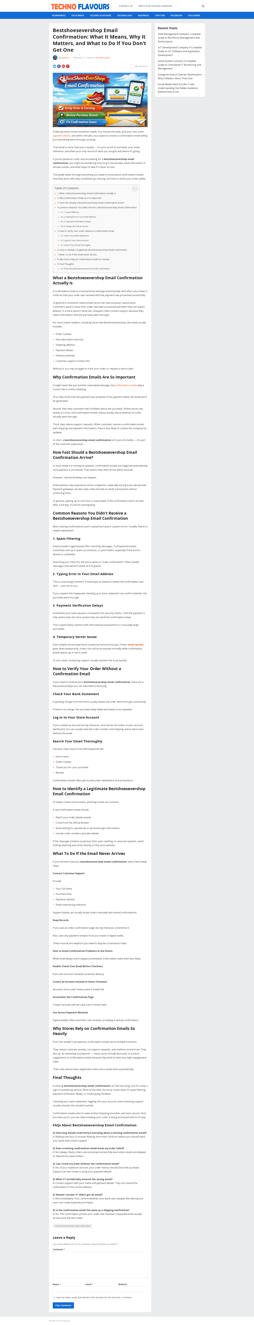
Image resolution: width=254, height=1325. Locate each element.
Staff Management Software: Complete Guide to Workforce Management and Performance (179, 37)
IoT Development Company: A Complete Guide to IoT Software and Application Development (180, 51)
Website (122, 1284)
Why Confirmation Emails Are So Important (80, 198)
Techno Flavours (63, 1320)
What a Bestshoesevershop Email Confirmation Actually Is (87, 193)
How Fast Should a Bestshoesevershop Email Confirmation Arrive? (91, 202)
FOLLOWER (194, 15)
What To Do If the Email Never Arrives (78, 254)
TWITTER (160, 15)
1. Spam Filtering (71, 212)
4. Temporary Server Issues (76, 226)
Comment (59, 1249)
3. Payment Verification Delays (77, 221)
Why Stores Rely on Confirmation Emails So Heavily (84, 259)
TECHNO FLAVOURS (100, 15)
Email (89, 1284)
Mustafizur (64, 57)
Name (57, 1284)
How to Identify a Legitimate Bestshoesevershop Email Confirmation (93, 249)
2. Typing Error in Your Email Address (80, 216)
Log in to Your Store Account (76, 240)
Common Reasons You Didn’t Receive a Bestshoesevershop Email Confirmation (98, 207)
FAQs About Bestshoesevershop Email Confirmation (87, 268)
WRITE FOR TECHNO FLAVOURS (155, 5)
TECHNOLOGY (124, 15)
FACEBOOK (176, 15)
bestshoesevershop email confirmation (73, 1226)
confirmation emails (126, 385)
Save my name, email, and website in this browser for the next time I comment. (94, 1297)
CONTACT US (126, 5)
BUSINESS (143, 15)
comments (142, 66)
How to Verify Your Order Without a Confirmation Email (86, 231)
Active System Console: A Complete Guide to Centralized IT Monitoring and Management (179, 64)
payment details (61, 135)
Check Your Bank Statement (76, 235)
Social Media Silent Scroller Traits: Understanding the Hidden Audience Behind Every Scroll (178, 88)
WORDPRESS (58, 15)
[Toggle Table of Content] (133, 188)
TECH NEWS (77, 15)
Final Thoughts (66, 264)
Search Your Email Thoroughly (77, 245)
